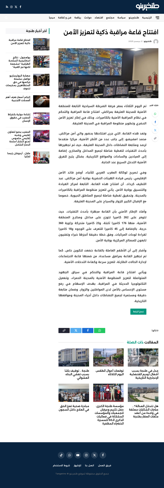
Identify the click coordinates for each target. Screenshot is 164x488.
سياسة (121, 17)
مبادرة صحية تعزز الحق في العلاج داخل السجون (74, 408)
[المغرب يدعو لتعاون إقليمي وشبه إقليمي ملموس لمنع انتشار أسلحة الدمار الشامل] (41, 136)
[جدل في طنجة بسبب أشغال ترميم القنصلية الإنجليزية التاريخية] (143, 357)
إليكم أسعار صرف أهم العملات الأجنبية (18, 99)
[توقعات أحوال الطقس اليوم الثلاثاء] (108, 357)
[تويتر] (155, 130)
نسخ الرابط (138, 311)
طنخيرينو (134, 17)
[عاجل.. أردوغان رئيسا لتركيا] (41, 157)
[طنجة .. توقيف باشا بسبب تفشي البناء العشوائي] (73, 357)
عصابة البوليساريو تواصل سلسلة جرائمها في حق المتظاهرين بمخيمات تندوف (18, 82)
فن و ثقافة (64, 17)
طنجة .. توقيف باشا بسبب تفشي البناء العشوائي (77, 374)
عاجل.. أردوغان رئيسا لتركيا (18, 155)
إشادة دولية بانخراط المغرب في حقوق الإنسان (19, 117)
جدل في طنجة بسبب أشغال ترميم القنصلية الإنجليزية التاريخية (144, 374)
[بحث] (6, 17)
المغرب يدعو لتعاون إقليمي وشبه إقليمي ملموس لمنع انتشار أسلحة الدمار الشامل (19, 138)
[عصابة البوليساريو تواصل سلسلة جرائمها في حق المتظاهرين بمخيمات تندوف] (41, 80)
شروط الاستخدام (61, 465)
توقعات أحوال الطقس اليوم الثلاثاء (110, 372)
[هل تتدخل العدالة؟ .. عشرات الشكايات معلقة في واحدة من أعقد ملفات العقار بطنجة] (143, 393)
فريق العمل (104, 465)
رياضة (77, 17)
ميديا (52, 17)
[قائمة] (157, 17)
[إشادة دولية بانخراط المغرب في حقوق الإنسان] (41, 119)
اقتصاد (99, 17)
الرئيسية (147, 17)
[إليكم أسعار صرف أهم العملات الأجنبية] (41, 101)
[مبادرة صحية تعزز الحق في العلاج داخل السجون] (73, 393)
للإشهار (77, 465)
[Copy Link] (155, 138)
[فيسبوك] (155, 122)
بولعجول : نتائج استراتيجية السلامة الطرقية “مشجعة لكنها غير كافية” (19, 62)
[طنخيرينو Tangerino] (146, 7)
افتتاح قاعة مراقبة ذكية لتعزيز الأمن (19, 42)
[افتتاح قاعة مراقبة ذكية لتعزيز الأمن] (108, 73)
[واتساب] (155, 114)
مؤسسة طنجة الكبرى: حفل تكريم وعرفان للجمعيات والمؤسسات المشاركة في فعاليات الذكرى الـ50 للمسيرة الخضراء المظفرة (109, 415)
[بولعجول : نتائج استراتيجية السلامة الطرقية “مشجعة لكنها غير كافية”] (41, 62)
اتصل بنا (89, 465)
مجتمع (110, 17)
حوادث (87, 17)
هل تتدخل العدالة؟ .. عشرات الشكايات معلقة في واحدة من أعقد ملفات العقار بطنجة (143, 411)
